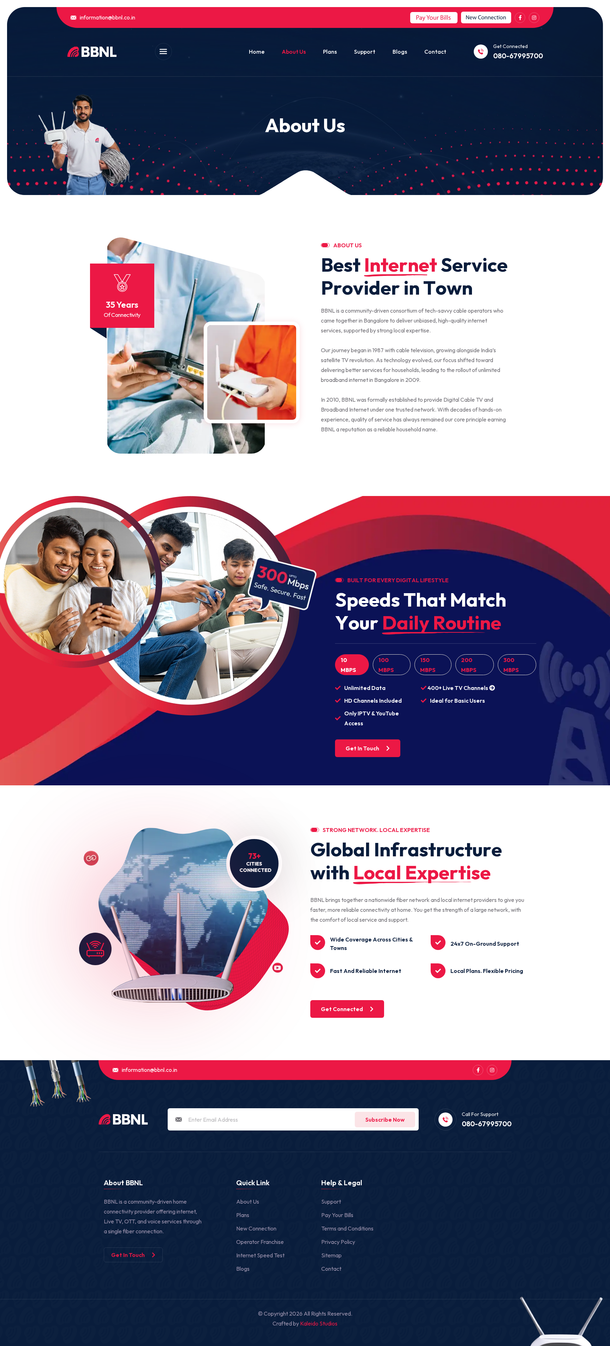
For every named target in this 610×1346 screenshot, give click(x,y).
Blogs (400, 51)
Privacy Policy (338, 1241)
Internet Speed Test (260, 1255)
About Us (294, 51)
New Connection (256, 1228)
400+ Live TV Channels (457, 687)
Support (364, 51)
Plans (330, 51)
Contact (435, 51)
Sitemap (331, 1255)
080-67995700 (518, 56)
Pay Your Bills (337, 1214)
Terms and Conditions (347, 1228)
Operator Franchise (260, 1241)
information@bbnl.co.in (107, 17)
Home (256, 51)
